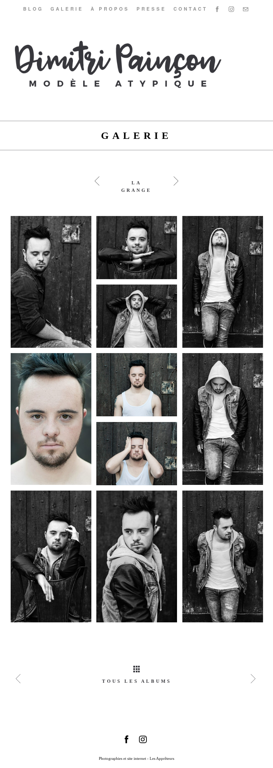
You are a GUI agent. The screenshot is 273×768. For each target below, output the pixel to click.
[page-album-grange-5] (139, 559)
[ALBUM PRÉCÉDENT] (19, 679)
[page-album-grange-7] (54, 422)
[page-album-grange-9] (139, 250)
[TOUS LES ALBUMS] (136, 661)
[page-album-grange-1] (54, 284)
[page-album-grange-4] (54, 559)
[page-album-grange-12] (139, 387)
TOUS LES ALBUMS (136, 681)
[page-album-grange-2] (225, 284)
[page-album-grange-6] (225, 559)
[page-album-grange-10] (139, 456)
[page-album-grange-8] (139, 319)
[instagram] (232, 9)
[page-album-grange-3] (225, 422)
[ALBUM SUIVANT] (254, 679)
